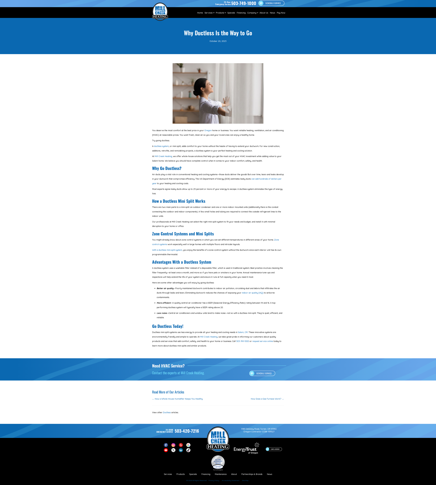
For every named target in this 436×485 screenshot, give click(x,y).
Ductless (167, 412)
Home (200, 12)
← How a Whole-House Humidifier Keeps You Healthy (177, 399)
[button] (214, 12)
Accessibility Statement (230, 480)
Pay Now (281, 12)
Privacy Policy (214, 480)
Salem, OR (243, 332)
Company (251, 12)
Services (209, 12)
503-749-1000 (242, 341)
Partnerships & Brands (251, 474)
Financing (241, 12)
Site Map (245, 480)
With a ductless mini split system (167, 250)
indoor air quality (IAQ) (252, 292)
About (234, 474)
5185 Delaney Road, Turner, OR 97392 (259, 429)
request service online (262, 341)
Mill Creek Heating (163, 156)
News (272, 12)
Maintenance (221, 474)
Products (220, 12)
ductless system (161, 146)
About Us (264, 12)
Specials (231, 12)
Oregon (208, 130)
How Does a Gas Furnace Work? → (267, 399)
